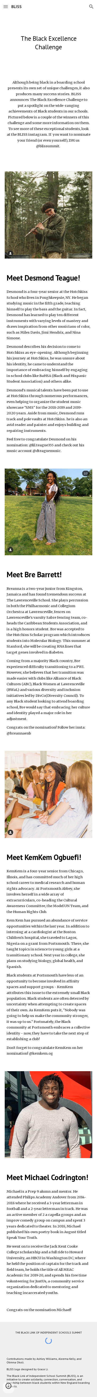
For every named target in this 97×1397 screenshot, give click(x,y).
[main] (48, 42)
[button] (5, 6)
